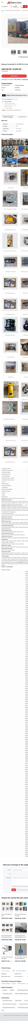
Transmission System (7, 993)
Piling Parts (4, 973)
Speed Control (18, 1000)
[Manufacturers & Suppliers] (14, 2)
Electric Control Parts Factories (9, 1004)
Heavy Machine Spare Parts (9, 1007)
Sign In (3, 110)
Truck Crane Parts (18, 976)
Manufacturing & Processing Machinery (13, 10)
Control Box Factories (7, 1000)
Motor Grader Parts (5, 976)
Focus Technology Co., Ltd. (18, 1015)
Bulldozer (12, 990)
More (2, 1010)
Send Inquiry (14, 76)
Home (2, 10)
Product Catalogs (22, 970)
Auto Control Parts (23, 1004)
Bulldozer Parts (18, 973)
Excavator (5, 990)
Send (14, 889)
